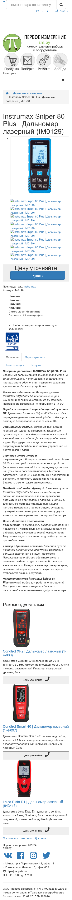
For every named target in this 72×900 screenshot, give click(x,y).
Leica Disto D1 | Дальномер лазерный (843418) (33, 803)
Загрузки (36, 365)
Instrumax (30, 286)
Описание (12, 357)
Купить (37, 275)
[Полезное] (39, 11)
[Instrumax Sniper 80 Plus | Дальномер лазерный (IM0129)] (40, 166)
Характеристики (35, 357)
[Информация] (49, 11)
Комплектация (15, 365)
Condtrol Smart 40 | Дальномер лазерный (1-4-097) (36, 728)
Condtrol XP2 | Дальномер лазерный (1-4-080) (34, 652)
